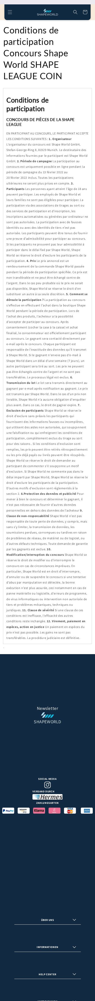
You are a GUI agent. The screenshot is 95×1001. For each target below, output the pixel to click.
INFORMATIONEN (47, 947)
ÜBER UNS (47, 920)
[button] (10, 12)
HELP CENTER (47, 974)
